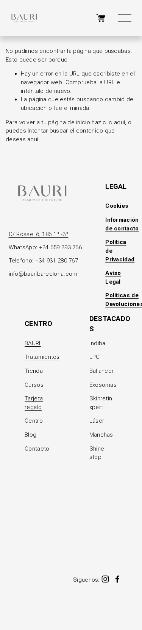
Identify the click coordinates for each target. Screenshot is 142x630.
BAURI (33, 343)
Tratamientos (42, 357)
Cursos (34, 384)
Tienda (34, 371)
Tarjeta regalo (34, 403)
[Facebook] (117, 579)
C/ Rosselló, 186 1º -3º (39, 234)
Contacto (37, 448)
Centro (34, 420)
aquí (32, 139)
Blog (30, 434)
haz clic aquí (108, 122)
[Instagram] (105, 579)
